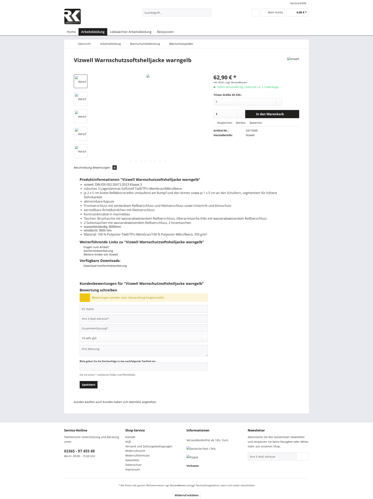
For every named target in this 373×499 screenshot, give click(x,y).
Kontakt (130, 437)
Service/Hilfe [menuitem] (298, 3)
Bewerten (255, 123)
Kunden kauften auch (88, 402)
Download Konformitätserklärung (105, 266)
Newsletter (132, 460)
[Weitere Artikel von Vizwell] (293, 64)
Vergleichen (224, 123)
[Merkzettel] (255, 12)
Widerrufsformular (137, 455)
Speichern (88, 384)
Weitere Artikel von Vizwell (100, 254)
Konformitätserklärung (98, 251)
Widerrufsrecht (135, 451)
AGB (128, 442)
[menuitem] (177, 14)
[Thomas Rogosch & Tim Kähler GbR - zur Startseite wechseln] (72, 16)
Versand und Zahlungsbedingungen (148, 446)
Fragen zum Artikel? (96, 247)
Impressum (132, 469)
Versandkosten (178, 485)
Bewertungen (104, 167)
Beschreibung (83, 167)
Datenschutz (133, 465)
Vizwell (250, 135)
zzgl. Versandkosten (236, 82)
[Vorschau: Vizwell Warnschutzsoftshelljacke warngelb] (80, 81)
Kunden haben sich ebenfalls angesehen (129, 402)
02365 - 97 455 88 (79, 451)
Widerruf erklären (187, 495)
